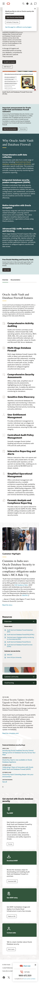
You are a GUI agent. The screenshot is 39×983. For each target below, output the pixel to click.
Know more (23, 129)
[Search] (23, 3)
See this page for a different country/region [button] (18, 27)
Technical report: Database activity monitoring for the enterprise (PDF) (20, 638)
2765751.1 (25, 595)
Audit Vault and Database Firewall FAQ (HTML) (20, 634)
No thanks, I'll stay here (12, 22)
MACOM (9, 654)
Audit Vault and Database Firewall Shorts (19, 642)
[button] (3, 3)
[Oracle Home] (8, 3)
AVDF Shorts (7, 66)
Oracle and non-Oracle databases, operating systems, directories (16, 163)
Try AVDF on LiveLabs (9, 62)
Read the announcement (10, 129)
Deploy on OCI (11, 916)
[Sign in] (31, 3)
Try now (10, 844)
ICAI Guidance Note (21, 585)
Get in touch (11, 949)
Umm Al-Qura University (14, 657)
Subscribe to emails (7, 971)
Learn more (7, 270)
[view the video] (19, 80)
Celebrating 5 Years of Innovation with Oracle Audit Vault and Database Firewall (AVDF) (17, 768)
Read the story (7, 605)
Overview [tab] (5, 280)
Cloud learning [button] (9, 683)
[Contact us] (35, 3)
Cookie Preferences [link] (7, 968)
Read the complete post (10, 733)
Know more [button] (8, 621)
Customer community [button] (11, 677)
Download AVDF (12, 881)
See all (4, 782)
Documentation (15, 280)
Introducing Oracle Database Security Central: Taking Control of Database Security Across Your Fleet (19, 752)
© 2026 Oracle (6, 964)
